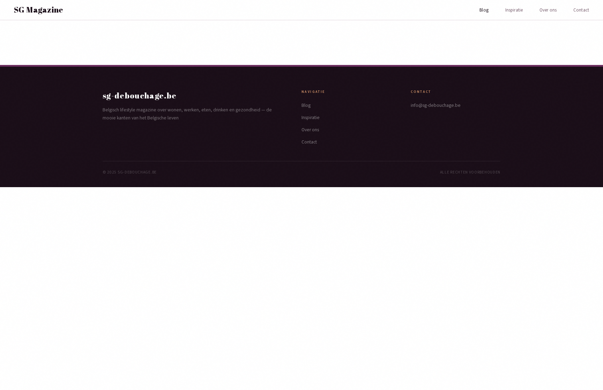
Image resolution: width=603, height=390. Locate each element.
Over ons (548, 10)
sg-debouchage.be (140, 95)
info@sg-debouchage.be (436, 105)
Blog (484, 10)
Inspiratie (514, 10)
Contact (581, 10)
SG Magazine (39, 10)
